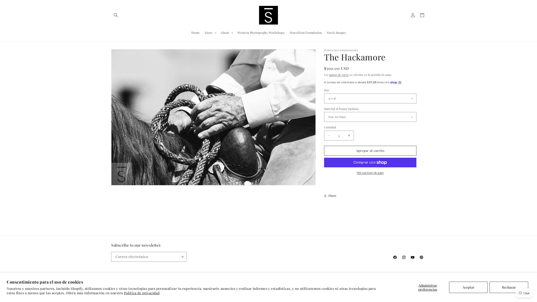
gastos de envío (339, 74)
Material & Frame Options (341, 109)
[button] (115, 15)
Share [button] (332, 196)
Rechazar (509, 287)
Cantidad (330, 127)
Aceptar (468, 287)
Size (327, 90)
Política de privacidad (141, 293)
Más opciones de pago (370, 172)
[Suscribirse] (181, 257)
